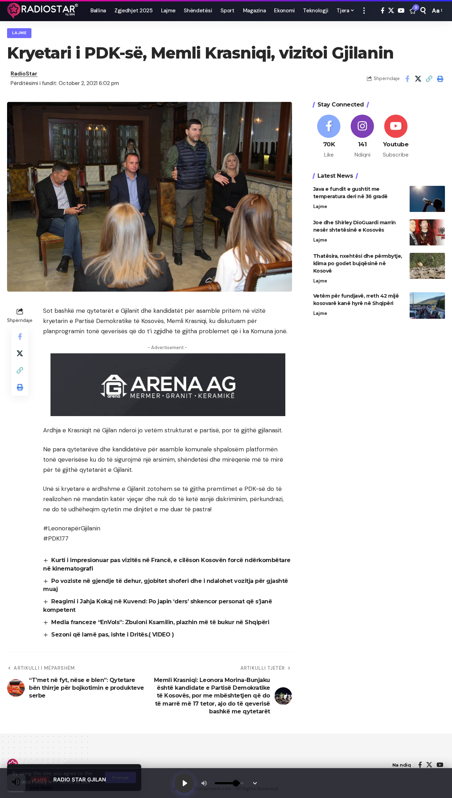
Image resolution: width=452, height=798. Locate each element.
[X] (391, 11)
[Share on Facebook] (407, 78)
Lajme (19, 33)
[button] (364, 10)
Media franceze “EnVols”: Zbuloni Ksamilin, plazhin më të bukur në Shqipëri (160, 622)
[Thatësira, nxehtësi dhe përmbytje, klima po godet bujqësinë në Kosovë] (427, 266)
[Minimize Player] (255, 783)
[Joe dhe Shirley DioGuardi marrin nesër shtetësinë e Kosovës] (427, 232)
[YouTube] (401, 11)
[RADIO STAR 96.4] (43, 10)
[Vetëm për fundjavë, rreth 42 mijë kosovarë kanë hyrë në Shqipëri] (427, 305)
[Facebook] (382, 11)
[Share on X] (418, 78)
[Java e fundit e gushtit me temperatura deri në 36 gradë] (427, 199)
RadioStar (24, 73)
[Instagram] (362, 137)
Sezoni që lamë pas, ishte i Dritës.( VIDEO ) (112, 634)
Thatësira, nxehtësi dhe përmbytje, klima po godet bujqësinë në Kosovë (357, 263)
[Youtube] (396, 137)
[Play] (184, 783)
